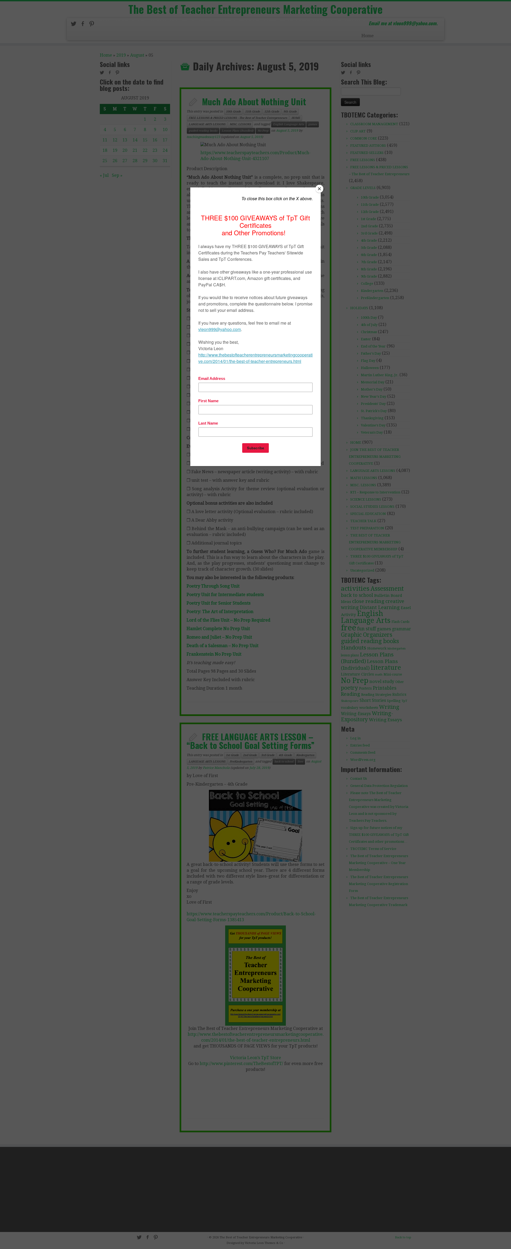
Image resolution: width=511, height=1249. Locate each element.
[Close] (319, 189)
